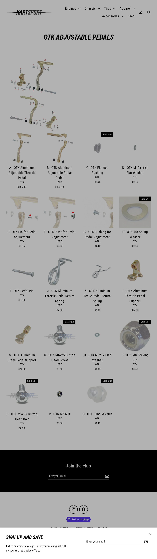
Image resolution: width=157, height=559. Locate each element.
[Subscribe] (145, 541)
